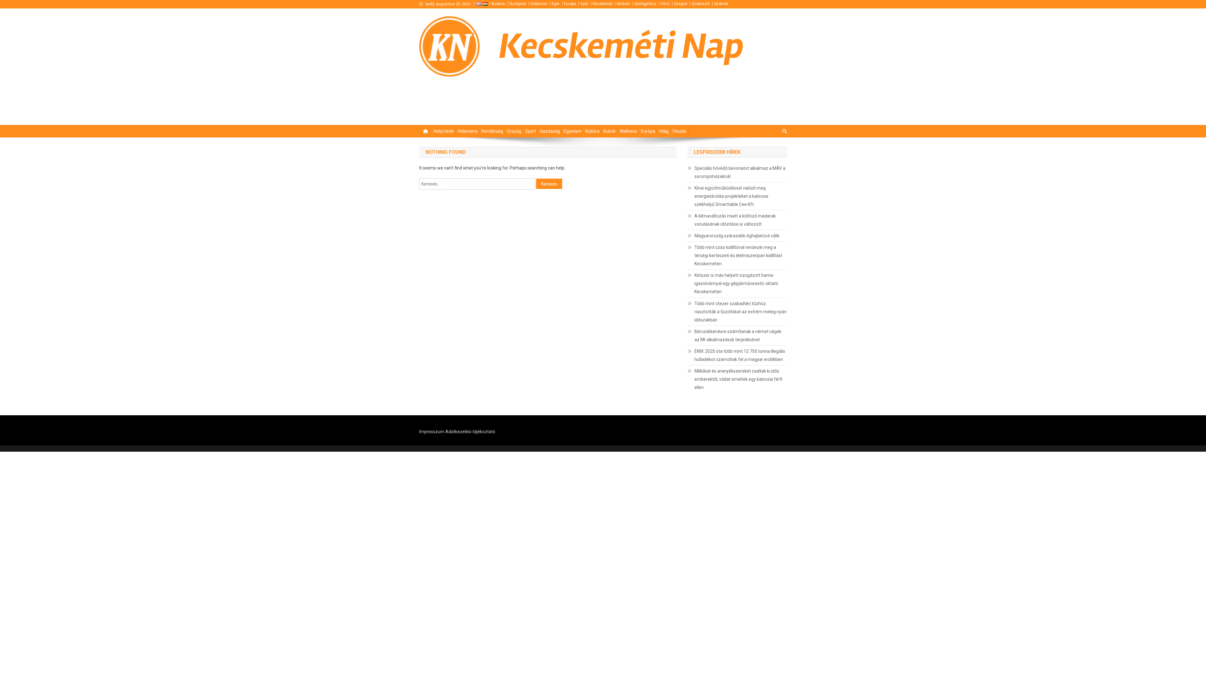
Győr (584, 4)
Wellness (628, 131)
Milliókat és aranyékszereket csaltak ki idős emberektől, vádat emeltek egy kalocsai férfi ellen (738, 379)
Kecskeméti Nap (621, 46)
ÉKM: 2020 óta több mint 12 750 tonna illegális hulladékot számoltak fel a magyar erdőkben (739, 355)
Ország (514, 131)
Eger (556, 4)
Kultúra (592, 131)
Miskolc (623, 4)
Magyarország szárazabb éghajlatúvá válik (737, 235)
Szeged (680, 4)
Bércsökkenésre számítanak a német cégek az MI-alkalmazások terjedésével (737, 335)
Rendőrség (492, 131)
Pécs (665, 4)
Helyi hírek (444, 131)
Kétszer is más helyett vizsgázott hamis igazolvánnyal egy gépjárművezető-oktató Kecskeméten (736, 283)
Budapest (518, 4)
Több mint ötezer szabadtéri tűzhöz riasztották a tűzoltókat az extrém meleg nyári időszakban (740, 311)
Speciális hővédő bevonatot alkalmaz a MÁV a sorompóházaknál (739, 172)
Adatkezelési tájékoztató (470, 431)
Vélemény (468, 131)
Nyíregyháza (645, 4)
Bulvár (609, 131)
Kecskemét (602, 4)
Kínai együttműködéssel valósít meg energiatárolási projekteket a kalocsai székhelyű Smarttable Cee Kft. (731, 196)
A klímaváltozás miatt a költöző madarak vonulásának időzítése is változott (735, 220)
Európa (570, 4)
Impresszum (431, 431)
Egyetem (573, 131)
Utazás (679, 131)
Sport (530, 131)
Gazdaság (550, 131)
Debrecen (539, 4)
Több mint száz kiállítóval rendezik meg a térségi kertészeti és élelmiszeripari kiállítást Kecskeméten (738, 255)
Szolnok (721, 4)
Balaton (498, 4)
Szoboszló (701, 4)
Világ (664, 131)
